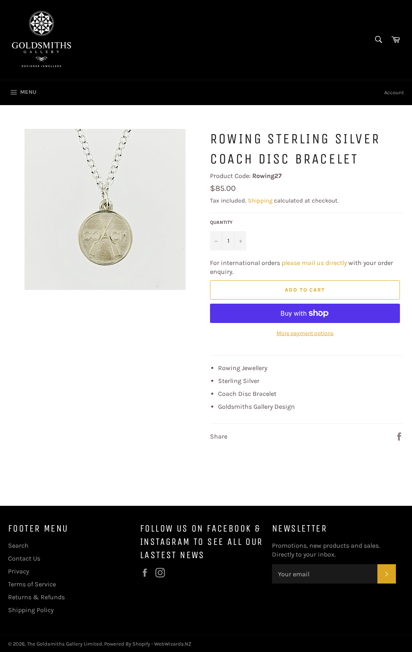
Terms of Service (32, 584)
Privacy (18, 571)
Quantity (221, 222)
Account (394, 92)
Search (18, 545)
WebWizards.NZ (173, 644)
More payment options (305, 333)
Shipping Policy (31, 610)
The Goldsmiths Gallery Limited (64, 644)
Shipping (260, 200)
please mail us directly (314, 263)
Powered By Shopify (127, 644)
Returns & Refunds (36, 597)
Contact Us (24, 558)
